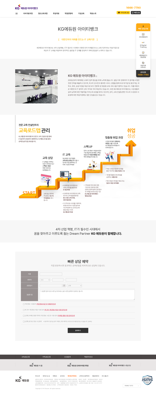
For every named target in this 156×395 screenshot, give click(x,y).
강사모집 (62, 376)
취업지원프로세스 (143, 66)
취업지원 (56, 13)
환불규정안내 (95, 376)
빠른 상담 (137, 13)
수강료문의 (67, 357)
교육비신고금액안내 (84, 376)
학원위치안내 (88, 357)
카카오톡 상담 (125, 13)
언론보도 (55, 376)
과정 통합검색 (143, 37)
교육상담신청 (26, 357)
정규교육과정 (43, 13)
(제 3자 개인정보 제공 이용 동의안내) (55, 310)
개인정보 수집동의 (40, 304)
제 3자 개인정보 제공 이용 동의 (46, 310)
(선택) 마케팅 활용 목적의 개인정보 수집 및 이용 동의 (50, 316)
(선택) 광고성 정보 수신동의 (58, 321)
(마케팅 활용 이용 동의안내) (66, 316)
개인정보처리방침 (71, 376)
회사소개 (37, 376)
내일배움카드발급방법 (143, 56)
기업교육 (81, 13)
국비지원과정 (28, 13)
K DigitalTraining (143, 46)
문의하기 (78, 330)
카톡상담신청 (46, 357)
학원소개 (93, 13)
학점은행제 (69, 13)
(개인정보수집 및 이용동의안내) (46, 304)
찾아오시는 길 (46, 376)
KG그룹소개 (105, 376)
